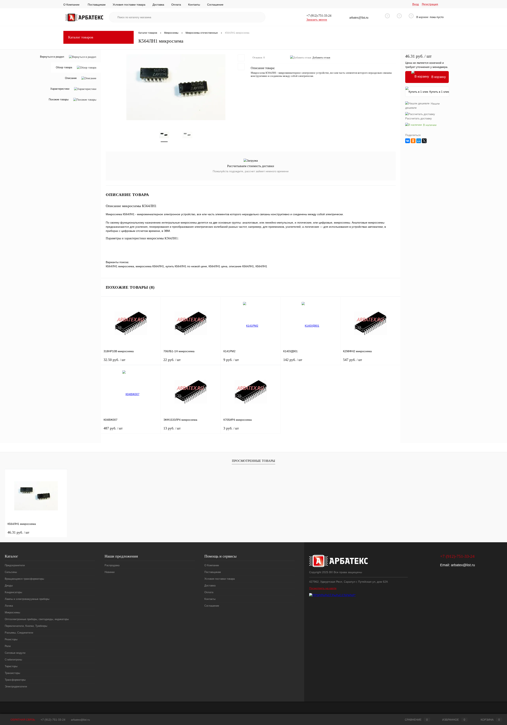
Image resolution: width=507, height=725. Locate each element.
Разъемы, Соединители (19, 632)
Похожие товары (59, 99)
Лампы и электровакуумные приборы (27, 599)
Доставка (158, 4)
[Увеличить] (176, 87)
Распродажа (112, 565)
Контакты (194, 4)
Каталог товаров (80, 37)
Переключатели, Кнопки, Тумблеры (26, 625)
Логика (9, 605)
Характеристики (59, 89)
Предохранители (15, 565)
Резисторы (11, 639)
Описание (71, 78)
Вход (415, 4)
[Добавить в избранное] (241, 57)
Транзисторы (12, 673)
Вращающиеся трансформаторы (24, 578)
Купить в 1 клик (439, 91)
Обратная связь (22, 719)
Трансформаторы (15, 679)
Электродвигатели (16, 686)
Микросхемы (12, 612)
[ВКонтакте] (407, 140)
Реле (8, 646)
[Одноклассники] (413, 140)
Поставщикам (97, 4)
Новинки (109, 572)
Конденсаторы (13, 592)
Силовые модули (15, 652)
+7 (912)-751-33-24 (53, 719)
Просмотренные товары (253, 460)
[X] (424, 140)
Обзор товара (64, 67)
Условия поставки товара (129, 4)
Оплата (176, 4)
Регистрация (430, 4)
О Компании (71, 4)
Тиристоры (11, 666)
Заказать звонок (316, 19)
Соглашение (215, 4)
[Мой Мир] (418, 140)
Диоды (9, 585)
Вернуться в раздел (52, 56)
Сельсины (11, 572)
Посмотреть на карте (322, 588)
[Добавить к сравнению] (241, 66)
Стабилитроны (13, 659)
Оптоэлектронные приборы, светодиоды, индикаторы (37, 619)
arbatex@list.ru (463, 565)
